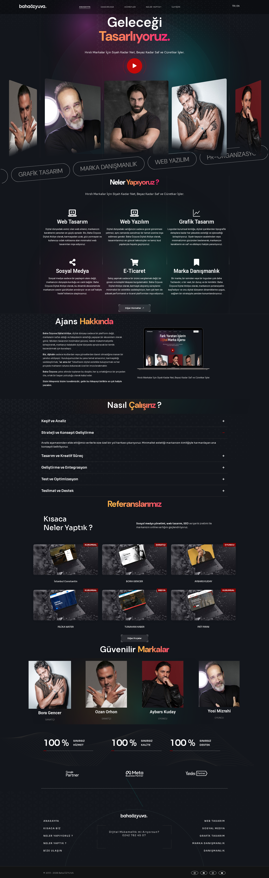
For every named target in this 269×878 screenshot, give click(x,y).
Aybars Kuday (163, 711)
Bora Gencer (49, 712)
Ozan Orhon (106, 711)
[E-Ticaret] (134, 262)
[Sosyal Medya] (72, 262)
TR (233, 5)
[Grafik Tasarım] (196, 213)
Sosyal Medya (72, 271)
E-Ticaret (134, 271)
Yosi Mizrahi (219, 710)
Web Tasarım (72, 222)
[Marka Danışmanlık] (196, 262)
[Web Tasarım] (72, 213)
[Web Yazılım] (134, 213)
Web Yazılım (134, 222)
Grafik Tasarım (196, 222)
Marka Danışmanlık (197, 271)
